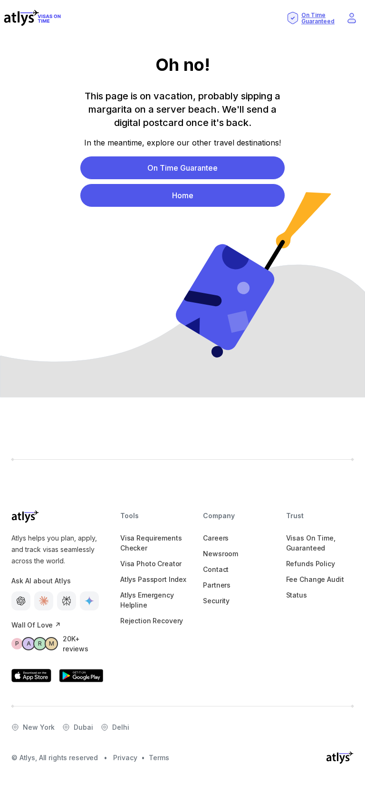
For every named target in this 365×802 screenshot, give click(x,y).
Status (296, 595)
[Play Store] (81, 675)
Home (182, 195)
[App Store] (31, 675)
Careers (216, 538)
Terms (159, 758)
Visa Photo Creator (151, 564)
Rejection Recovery (151, 621)
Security (216, 601)
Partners (217, 585)
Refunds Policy (310, 564)
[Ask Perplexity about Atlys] (66, 600)
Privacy (125, 758)
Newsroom (220, 554)
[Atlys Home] (32, 18)
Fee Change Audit (315, 579)
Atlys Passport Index (153, 579)
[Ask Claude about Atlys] (43, 600)
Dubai (83, 727)
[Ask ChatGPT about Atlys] (20, 600)
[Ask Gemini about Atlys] (89, 600)
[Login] (351, 18)
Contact (216, 569)
